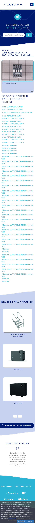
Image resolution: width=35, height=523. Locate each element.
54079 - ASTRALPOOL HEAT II (11, 137)
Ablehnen (30, 521)
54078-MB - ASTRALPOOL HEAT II (13, 134)
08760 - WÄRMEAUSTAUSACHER (12, 109)
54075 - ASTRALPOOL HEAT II (11, 126)
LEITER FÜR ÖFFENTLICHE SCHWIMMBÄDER (18, 335)
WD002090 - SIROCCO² (9, 148)
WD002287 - (6, 281)
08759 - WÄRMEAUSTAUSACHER (12, 107)
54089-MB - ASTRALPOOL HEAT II (13, 142)
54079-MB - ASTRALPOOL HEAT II (13, 140)
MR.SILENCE (18, 403)
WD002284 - (6, 249)
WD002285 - (6, 279)
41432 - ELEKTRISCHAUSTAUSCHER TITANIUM (17, 113)
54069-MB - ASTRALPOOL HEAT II (13, 124)
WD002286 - (6, 251)
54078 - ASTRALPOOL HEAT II (11, 132)
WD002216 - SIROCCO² (9, 151)
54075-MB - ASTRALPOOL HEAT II (13, 129)
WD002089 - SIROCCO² (9, 146)
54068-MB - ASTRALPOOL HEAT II (13, 119)
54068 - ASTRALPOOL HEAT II (11, 116)
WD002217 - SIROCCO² (9, 153)
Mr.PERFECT (18, 370)
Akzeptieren (21, 521)
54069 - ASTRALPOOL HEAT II (11, 121)
